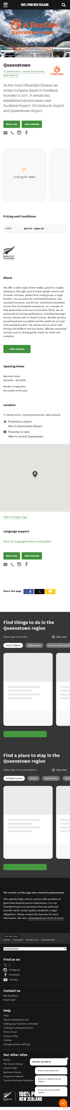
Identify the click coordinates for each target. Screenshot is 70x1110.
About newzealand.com (16, 1019)
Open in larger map (15, 516)
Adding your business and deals (20, 1023)
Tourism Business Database (18, 1080)
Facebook (13, 974)
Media (6, 1059)
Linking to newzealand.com (18, 1027)
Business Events (12, 1072)
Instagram (14, 969)
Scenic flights (13, 645)
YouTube (13, 979)
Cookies (7, 1040)
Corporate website (13, 1076)
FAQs (6, 1015)
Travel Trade (10, 1068)
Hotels (33, 778)
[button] (5, 5)
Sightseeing (34, 645)
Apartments (51, 778)
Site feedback (10, 995)
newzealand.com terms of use (45, 918)
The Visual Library (13, 1064)
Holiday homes (14, 778)
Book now (11, 124)
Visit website (31, 124)
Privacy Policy (10, 1036)
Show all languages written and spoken (27, 541)
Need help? (9, 999)
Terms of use (10, 1031)
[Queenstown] (58, 71)
